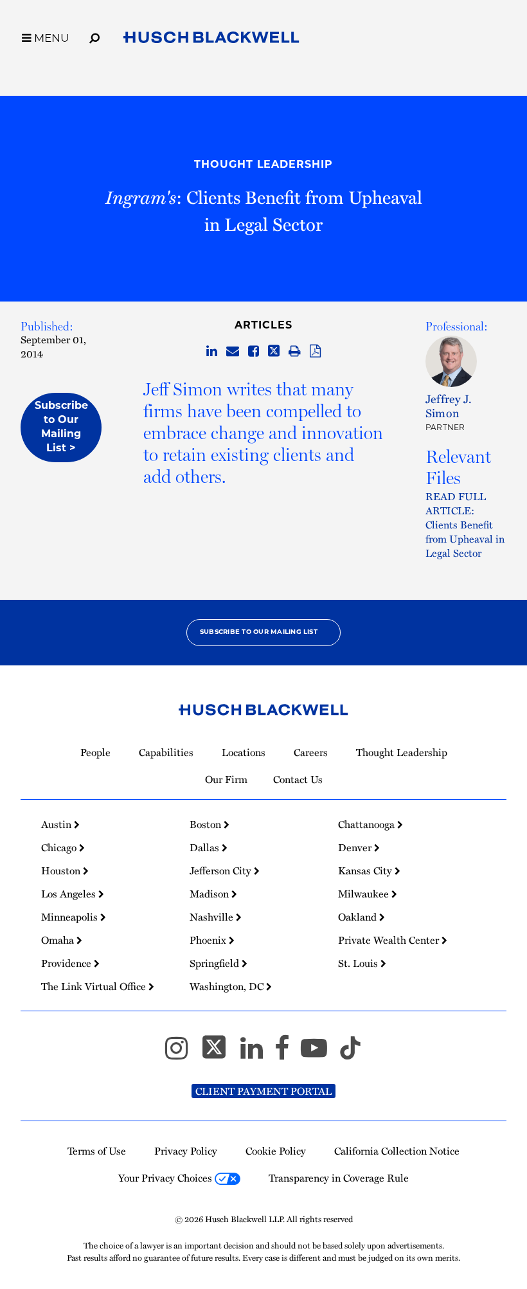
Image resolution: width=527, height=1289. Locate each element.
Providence (67, 963)
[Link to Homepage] (211, 39)
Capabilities (166, 752)
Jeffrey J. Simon (448, 405)
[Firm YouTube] (320, 1053)
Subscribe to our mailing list (258, 632)
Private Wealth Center (390, 940)
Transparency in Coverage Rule (339, 1178)
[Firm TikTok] (350, 1053)
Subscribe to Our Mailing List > (61, 427)
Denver (356, 847)
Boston (207, 824)
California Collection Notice (397, 1151)
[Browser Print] (294, 351)
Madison (210, 894)
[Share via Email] (232, 351)
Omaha (58, 940)
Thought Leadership (263, 165)
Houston (62, 870)
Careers (311, 752)
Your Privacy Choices (166, 1178)
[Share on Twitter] (274, 351)
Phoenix (209, 940)
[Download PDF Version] (315, 351)
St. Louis (359, 963)
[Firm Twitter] (219, 1053)
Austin (57, 824)
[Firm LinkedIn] (257, 1053)
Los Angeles (69, 894)
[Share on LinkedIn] (211, 351)
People (95, 752)
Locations (243, 752)
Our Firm (226, 779)
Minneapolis (70, 917)
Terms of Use (96, 1151)
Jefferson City (222, 870)
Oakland (358, 917)
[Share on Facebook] (253, 351)
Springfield (216, 963)
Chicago (60, 847)
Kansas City (366, 870)
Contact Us (298, 779)
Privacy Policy (185, 1151)
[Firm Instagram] (182, 1053)
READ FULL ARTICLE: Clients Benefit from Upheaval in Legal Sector (465, 524)
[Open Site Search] (94, 36)
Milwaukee (364, 894)
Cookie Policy (276, 1151)
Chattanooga (367, 824)
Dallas (206, 847)
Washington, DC (228, 986)
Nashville (213, 917)
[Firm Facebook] (287, 1053)
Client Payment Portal (263, 1091)
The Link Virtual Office (94, 986)
